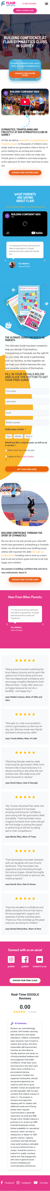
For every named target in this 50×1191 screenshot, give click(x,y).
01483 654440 (29, 3)
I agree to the (20, 458)
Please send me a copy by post (20, 450)
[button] (46, 3)
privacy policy (27, 456)
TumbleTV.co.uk (39, 966)
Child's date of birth (15, 429)
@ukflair (11, 966)
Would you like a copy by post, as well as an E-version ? (26, 444)
